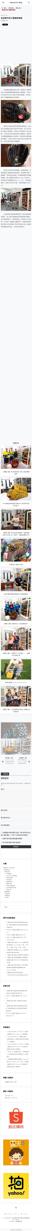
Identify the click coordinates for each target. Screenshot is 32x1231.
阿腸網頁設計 (18, 1221)
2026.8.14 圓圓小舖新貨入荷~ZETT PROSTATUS (16, 1015)
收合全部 (11, 867)
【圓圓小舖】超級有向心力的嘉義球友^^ (16, 623)
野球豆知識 (9, 877)
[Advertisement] (16, 46)
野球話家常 (9, 881)
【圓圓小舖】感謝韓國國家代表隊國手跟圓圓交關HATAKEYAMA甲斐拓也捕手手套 (17, 960)
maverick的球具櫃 (11, 875)
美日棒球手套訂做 (11, 887)
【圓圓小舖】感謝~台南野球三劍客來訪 (18, 955)
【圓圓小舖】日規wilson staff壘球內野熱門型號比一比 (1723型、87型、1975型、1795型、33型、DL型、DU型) (17, 945)
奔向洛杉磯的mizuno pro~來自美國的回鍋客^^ (22, 761)
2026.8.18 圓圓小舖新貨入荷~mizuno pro (16, 997)
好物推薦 (8, 873)
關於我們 (12, 1229)
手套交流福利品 (10, 885)
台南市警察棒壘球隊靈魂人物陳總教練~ (16, 594)
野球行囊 (11, 8)
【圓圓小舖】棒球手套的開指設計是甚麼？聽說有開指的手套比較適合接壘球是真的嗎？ (17, 925)
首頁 (5, 8)
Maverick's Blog (16, 2)
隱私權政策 (19, 1229)
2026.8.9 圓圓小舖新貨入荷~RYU (16, 935)
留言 (3, 789)
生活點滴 (7, 893)
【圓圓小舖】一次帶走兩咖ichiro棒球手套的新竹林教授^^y (18, 1039)
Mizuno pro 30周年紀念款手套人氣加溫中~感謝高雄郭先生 (9, 762)
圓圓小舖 (18, 8)
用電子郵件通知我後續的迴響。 (12, 839)
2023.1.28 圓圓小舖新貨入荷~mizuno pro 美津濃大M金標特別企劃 (18, 1046)
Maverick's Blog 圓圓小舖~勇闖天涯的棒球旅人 (18, 1218)
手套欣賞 (8, 879)
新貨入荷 (8, 889)
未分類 (7, 897)
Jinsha (17, 1219)
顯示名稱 (4, 810)
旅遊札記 (7, 869)
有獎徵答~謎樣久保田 (16, 564)
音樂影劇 (7, 895)
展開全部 (5, 867)
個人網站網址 (5, 825)
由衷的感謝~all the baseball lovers (16, 682)
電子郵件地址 (6, 818)
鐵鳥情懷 (7, 891)
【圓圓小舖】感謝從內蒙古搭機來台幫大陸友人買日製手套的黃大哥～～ (16, 992)
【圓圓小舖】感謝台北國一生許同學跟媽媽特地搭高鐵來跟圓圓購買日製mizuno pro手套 (17, 967)
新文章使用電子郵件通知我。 (12, 842)
